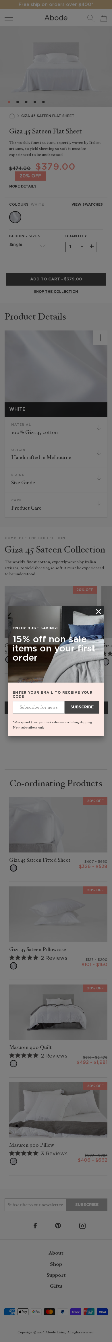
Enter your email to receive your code (53, 695)
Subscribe (82, 708)
